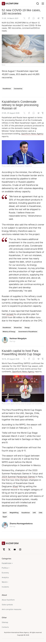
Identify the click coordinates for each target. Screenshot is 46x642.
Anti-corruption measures (11, 609)
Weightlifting (14, 512)
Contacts (5, 627)
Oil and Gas (18, 327)
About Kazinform (8, 600)
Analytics (5, 577)
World (4, 582)
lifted (15, 486)
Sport (5, 512)
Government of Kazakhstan (27, 331)
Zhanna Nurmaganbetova (21, 523)
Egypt (5, 517)
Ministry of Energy (9, 331)
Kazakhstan (7, 88)
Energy (27, 327)
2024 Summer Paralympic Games (18, 476)
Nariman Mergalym (18, 338)
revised (10, 314)
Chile (40, 512)
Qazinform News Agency (32, 133)
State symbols (7, 605)
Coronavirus (18, 88)
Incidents (5, 587)
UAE (34, 512)
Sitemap (5, 622)
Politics (5, 568)
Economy (5, 573)
